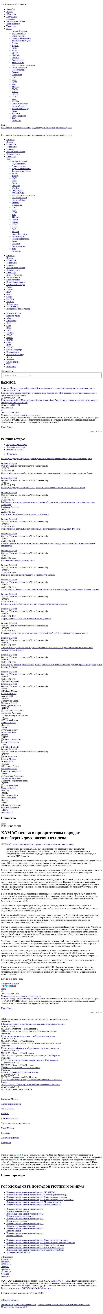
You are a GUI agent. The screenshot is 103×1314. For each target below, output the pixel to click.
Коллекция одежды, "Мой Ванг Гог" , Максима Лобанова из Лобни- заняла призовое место (43, 487)
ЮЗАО (15, 94)
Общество (11, 14)
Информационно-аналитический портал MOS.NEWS (30, 1192)
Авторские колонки (22, 128)
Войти (4, 125)
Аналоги (16, 113)
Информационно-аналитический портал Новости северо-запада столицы (39, 1199)
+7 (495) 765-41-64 (28, 1288)
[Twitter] (6, 986)
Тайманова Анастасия (11, 713)
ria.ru (21, 979)
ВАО (14, 99)
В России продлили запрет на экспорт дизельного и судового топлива (33, 1024)
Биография (17, 74)
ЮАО (14, 82)
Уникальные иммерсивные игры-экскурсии (21, 415)
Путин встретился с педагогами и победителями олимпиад (28, 1036)
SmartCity (10, 9)
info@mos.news (45, 1288)
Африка (15, 72)
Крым (14, 111)
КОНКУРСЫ (18, 62)
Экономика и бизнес (15, 21)
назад (3, 824)
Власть (9, 11)
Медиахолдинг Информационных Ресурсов (52, 128)
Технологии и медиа (21, 41)
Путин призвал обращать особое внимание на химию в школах (30, 1048)
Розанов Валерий (9, 463)
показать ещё (7, 407)
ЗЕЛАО (15, 101)
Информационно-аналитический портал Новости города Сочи (35, 1250)
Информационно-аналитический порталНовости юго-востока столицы (24, 1224)
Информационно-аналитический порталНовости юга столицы (24, 1220)
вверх (3, 988)
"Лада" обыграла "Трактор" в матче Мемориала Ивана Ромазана (30, 1084)
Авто (14, 50)
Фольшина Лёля (8, 732)
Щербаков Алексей (10, 507)
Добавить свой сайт (95, 431)
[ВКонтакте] (3, 986)
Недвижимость (19, 33)
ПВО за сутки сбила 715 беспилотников (19, 1072)
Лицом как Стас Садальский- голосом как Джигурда (25, 514)
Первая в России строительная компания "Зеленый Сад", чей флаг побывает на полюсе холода (44, 633)
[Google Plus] (14, 986)
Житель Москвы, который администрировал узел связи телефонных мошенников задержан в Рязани (47, 473)
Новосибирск (18, 106)
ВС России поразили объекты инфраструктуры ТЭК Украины (29, 1060)
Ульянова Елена (8, 722)
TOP (14, 118)
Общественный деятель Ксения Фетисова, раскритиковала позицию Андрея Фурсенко (41, 529)
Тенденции (11, 16)
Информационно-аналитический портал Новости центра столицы (36, 1195)
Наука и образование (21, 38)
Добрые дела (17, 60)
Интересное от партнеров (23, 65)
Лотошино (16, 121)
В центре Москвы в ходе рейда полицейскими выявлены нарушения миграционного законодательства (48, 388)
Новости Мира (18, 70)
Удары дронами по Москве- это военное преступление (26, 618)
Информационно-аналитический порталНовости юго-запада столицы (24, 1215)
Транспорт (11, 26)
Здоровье (10, 19)
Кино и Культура (19, 31)
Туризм (15, 45)
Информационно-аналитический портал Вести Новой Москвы (35, 1247)
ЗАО (14, 84)
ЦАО (14, 77)
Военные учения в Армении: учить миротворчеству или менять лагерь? (34, 604)
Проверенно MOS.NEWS (18, 1252)
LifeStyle (16, 55)
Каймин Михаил (8, 693)
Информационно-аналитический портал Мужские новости (33, 1204)
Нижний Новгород (20, 108)
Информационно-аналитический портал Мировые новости (33, 1202)
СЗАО (14, 96)
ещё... (9, 28)
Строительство (18, 36)
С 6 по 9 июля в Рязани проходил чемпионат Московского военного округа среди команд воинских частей (50, 589)
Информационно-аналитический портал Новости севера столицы (36, 1197)
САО (14, 79)
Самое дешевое (19, 116)
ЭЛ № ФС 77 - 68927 (61, 1281)
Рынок (15, 43)
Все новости (6, 128)
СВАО (15, 89)
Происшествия (13, 24)
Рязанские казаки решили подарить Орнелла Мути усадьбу (28, 575)
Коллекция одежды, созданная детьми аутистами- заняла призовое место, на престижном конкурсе (46, 458)
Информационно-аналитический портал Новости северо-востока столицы (40, 1242)
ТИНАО (15, 87)
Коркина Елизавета (10, 742)
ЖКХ (14, 48)
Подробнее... (7, 427)
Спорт (15, 53)
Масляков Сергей (9, 703)
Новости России (19, 67)
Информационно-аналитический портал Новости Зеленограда (35, 1245)
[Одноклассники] (9, 986)
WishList (15, 58)
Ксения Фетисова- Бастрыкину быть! (18, 560)
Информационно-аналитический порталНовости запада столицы (24, 1210)
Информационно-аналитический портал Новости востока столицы (37, 1240)
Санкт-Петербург (20, 104)
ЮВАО (15, 91)
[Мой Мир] (11, 986)
